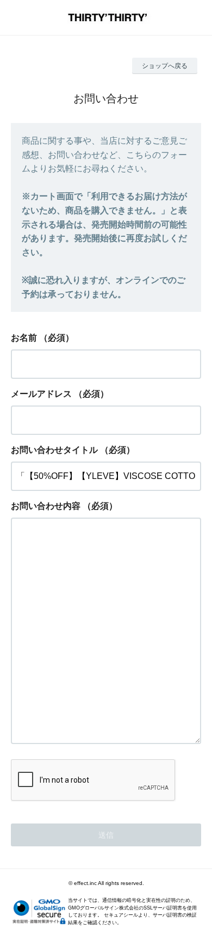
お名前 (24, 337)
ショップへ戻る (165, 66)
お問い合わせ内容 (45, 506)
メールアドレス (41, 393)
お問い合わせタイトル (54, 449)
